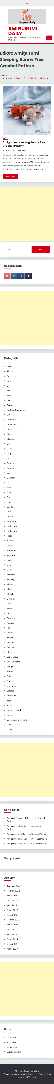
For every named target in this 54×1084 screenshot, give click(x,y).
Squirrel (10, 690)
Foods (10, 492)
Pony (9, 632)
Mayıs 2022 (12, 895)
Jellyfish (10, 545)
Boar (9, 395)
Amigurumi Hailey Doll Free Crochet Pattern (27, 838)
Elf (8, 482)
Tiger (9, 700)
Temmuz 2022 (14, 886)
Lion (9, 565)
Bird (8, 390)
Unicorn (10, 715)
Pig (8, 627)
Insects (10, 540)
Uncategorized (14, 710)
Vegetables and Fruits (17, 720)
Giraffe (10, 506)
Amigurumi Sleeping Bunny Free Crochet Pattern (24, 144)
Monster (11, 584)
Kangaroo (11, 550)
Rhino (9, 652)
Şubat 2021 (12, 939)
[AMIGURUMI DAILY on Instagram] (14, 276)
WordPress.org (14, 1051)
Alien (9, 366)
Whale (10, 724)
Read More (10, 176)
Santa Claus (12, 656)
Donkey (10, 463)
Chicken (10, 434)
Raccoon (11, 642)
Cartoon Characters (16, 410)
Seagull (10, 666)
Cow (9, 443)
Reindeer (11, 647)
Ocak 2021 (12, 944)
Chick (9, 429)
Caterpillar (11, 419)
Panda (10, 608)
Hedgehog (12, 531)
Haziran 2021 (13, 919)
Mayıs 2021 (12, 924)
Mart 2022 (12, 905)
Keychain (11, 555)
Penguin (10, 623)
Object (10, 594)
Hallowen (11, 521)
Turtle (9, 705)
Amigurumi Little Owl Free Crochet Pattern (27, 834)
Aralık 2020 (12, 948)
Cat (8, 414)
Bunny (5, 138)
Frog (9, 502)
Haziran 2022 (13, 890)
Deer (9, 448)
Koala (9, 560)
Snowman (11, 686)
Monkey (10, 579)
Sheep (10, 671)
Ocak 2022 (12, 915)
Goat (9, 511)
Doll (8, 458)
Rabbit (10, 637)
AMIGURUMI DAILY (22, 31)
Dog (9, 453)
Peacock (11, 618)
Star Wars (11, 695)
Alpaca (10, 371)
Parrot (10, 613)
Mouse (10, 589)
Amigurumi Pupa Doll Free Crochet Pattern (26, 843)
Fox (8, 497)
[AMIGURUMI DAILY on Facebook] (21, 276)
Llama (9, 569)
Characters (12, 424)
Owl (9, 603)
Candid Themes (28, 1077)
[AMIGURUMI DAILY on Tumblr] (28, 276)
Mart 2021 (12, 934)
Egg (8, 473)
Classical (11, 439)
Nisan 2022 (12, 900)
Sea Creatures (13, 661)
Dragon (10, 468)
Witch (10, 729)
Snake (10, 681)
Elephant (11, 477)
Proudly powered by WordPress (18, 1074)
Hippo (9, 535)
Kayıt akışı (11, 1042)
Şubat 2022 (12, 910)
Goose (10, 516)
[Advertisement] (27, 214)
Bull (8, 400)
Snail (9, 676)
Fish (9, 487)
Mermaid (11, 574)
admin (23, 150)
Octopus (11, 598)
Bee (9, 385)
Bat (8, 376)
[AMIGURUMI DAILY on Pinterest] (7, 276)
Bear (9, 381)
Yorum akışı (12, 1047)
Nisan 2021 (12, 929)
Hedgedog (12, 526)
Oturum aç (11, 1037)
